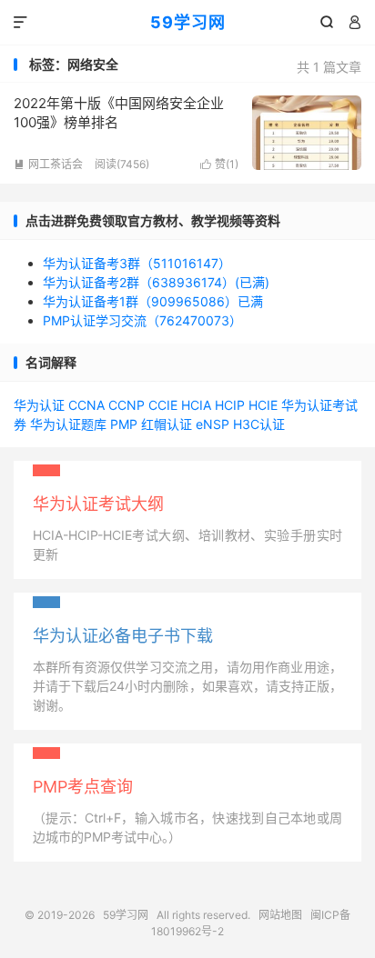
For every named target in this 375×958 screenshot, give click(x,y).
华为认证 (39, 405)
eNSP (212, 424)
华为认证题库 (68, 424)
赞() (219, 164)
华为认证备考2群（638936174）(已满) (156, 282)
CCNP (126, 405)
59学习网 (188, 22)
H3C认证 (259, 424)
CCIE (162, 405)
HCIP (230, 405)
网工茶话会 (48, 164)
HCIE (263, 405)
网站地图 (280, 915)
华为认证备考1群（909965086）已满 (153, 301)
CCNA (86, 405)
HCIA (196, 405)
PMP (123, 424)
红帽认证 (166, 424)
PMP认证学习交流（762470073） (142, 320)
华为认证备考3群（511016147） (137, 263)
